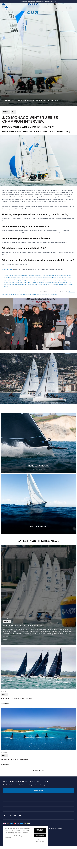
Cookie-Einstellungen (40, 840)
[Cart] (66, 8)
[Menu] (70, 7)
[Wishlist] (63, 8)
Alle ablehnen (40, 835)
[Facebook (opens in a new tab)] (4, 815)
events (6, 111)
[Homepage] (6, 8)
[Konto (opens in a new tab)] (59, 8)
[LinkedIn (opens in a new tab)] (15, 815)
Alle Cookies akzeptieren (39, 830)
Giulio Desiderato (7, 269)
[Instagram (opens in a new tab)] (10, 815)
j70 (13, 111)
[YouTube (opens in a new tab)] (20, 815)
